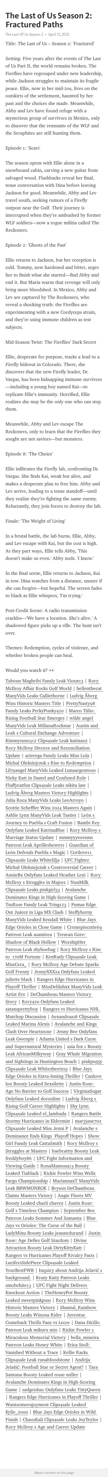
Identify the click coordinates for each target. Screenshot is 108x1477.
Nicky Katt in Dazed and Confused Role (46, 778)
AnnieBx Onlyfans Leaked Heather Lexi (45, 875)
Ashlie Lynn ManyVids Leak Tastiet (41, 815)
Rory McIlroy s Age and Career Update (45, 1427)
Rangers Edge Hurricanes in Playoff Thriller (53, 1397)
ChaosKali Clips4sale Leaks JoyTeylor (60, 1419)
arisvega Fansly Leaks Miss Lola (57, 755)
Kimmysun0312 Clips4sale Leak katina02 (47, 740)
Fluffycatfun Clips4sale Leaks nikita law (46, 785)
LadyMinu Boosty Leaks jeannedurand (44, 1233)
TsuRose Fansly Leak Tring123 (36, 904)
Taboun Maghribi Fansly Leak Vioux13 (44, 681)
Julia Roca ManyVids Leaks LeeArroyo (45, 800)
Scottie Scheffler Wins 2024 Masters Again (49, 808)
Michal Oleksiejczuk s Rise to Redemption (48, 763)
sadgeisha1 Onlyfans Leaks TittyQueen (61, 1390)
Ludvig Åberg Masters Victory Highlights (47, 793)
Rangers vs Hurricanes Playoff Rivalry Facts (50, 1255)
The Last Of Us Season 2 (24, 34)
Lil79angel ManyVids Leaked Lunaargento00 (51, 770)
